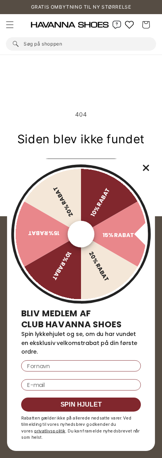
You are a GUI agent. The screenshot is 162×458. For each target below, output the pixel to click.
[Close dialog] (146, 168)
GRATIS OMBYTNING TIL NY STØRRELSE (81, 7)
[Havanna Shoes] (71, 24)
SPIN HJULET (81, 405)
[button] (9, 24)
